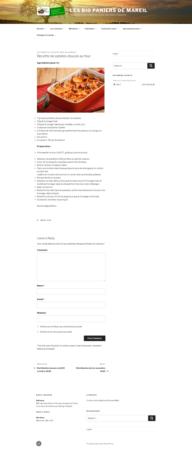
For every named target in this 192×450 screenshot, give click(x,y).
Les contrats (56, 29)
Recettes (46, 220)
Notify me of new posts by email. (56, 332)
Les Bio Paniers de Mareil (109, 10)
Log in (115, 54)
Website (41, 313)
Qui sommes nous (131, 29)
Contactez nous (108, 29)
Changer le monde (45, 35)
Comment (42, 250)
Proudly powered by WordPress (100, 444)
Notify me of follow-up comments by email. (61, 326)
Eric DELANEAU (68, 52)
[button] (117, 84)
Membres (73, 29)
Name (41, 285)
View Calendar (147, 84)
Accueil (40, 29)
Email (40, 299)
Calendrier (89, 29)
